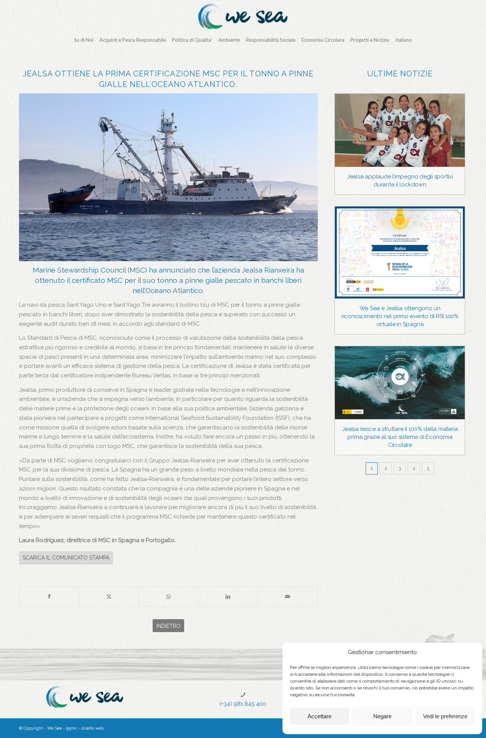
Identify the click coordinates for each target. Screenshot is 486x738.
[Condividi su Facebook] (49, 596)
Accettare (319, 716)
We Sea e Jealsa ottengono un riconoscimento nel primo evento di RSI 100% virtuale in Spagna (400, 316)
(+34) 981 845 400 (242, 703)
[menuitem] (83, 39)
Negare (382, 716)
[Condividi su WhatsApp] (168, 596)
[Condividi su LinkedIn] (228, 596)
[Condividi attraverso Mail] (287, 596)
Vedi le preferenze (445, 716)
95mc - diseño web (85, 728)
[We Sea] (243, 17)
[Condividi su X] (109, 596)
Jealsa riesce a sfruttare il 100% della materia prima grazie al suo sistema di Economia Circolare (400, 437)
